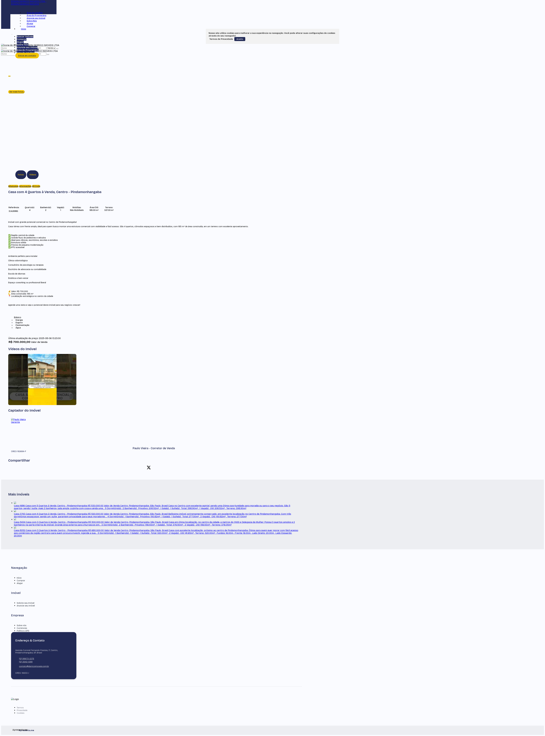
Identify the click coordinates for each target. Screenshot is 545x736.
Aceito (239, 39)
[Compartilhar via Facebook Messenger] (164, 467)
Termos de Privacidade (221, 39)
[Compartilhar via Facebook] (144, 467)
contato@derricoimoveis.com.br (34, 666)
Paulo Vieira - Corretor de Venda (154, 448)
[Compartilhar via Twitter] (149, 467)
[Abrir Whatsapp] (538, 728)
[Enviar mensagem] (57, 48)
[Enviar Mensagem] (48, 54)
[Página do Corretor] (22, 422)
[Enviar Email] (272, 5)
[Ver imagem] (153, 78)
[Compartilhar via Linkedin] (154, 467)
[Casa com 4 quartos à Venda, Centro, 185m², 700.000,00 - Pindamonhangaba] (42, 404)
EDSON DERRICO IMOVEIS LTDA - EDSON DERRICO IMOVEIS (28, 2)
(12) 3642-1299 (26, 662)
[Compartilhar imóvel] (9, 76)
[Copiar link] (168, 467)
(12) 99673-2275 (26, 658)
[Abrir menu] (12, 34)
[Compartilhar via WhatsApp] (139, 467)
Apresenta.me (15, 729)
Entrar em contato (27, 55)
